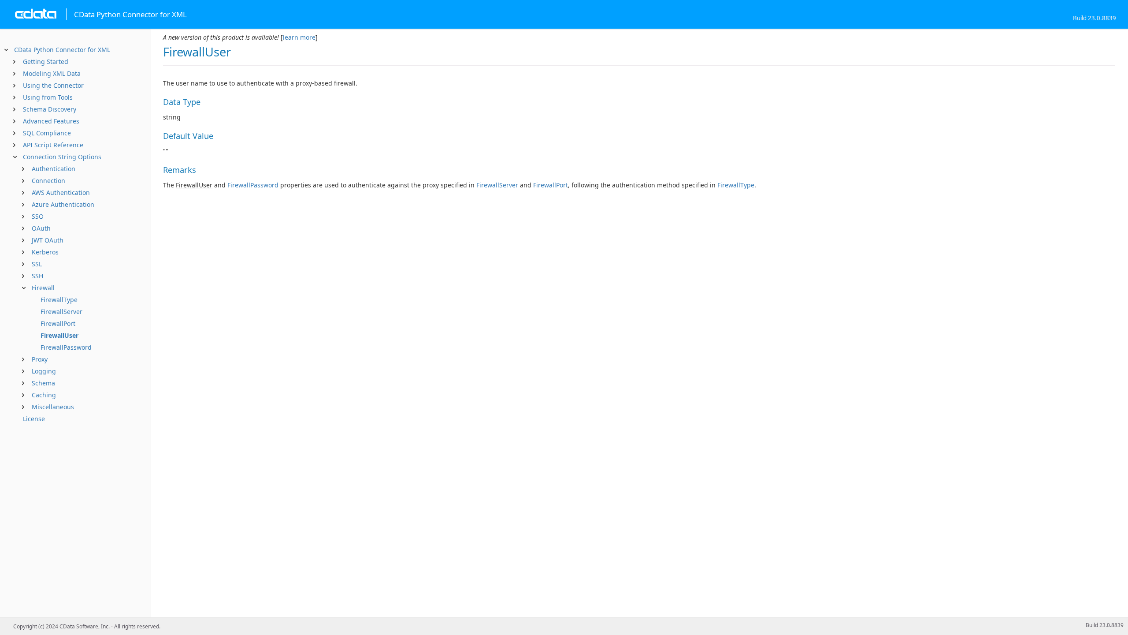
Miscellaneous (53, 407)
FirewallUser (59, 335)
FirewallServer (61, 311)
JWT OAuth (47, 240)
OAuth (41, 228)
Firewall (43, 288)
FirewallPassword (66, 347)
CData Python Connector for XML (62, 49)
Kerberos (45, 252)
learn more (299, 37)
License (34, 419)
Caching (44, 395)
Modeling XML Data (52, 73)
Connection (48, 180)
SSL (37, 264)
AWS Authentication (61, 192)
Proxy (40, 359)
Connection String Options (62, 157)
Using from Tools (48, 97)
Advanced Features (51, 121)
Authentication (53, 168)
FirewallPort (58, 323)
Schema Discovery (49, 109)
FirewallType (59, 299)
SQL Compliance (47, 133)
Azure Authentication (63, 204)
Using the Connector (53, 85)
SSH (37, 276)
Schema (43, 383)
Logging (44, 371)
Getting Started (45, 61)
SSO (38, 216)
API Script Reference (53, 145)
